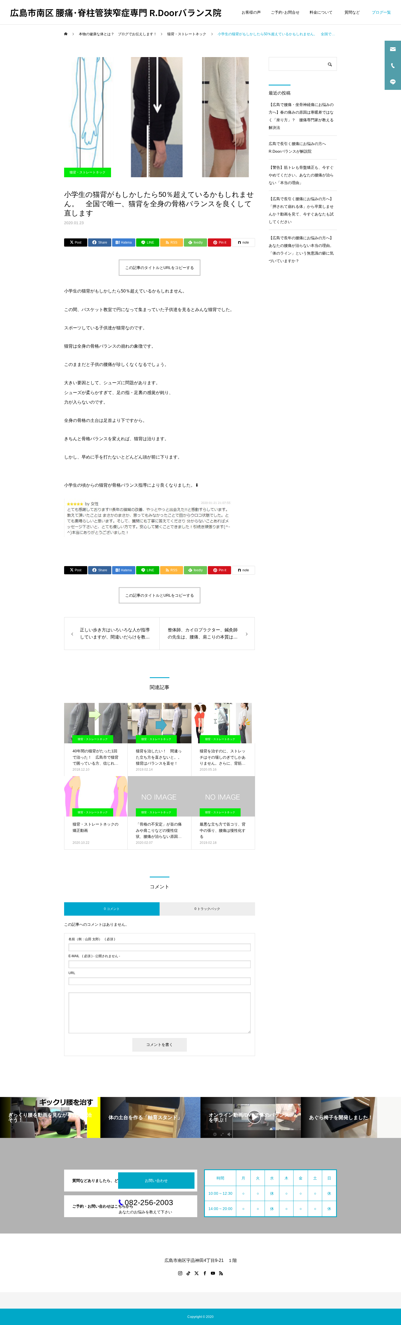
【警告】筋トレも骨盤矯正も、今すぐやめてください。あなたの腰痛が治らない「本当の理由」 (301, 175)
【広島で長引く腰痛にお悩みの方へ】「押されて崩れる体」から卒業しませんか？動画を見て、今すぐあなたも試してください (301, 210)
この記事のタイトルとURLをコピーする (159, 267)
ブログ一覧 (381, 12)
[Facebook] (204, 1273)
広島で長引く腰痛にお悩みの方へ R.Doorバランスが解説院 (299, 147)
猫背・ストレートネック (88, 172)
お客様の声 (251, 12)
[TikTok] (188, 1273)
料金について (321, 12)
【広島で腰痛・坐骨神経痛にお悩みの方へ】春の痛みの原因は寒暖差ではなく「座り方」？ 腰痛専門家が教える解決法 (301, 116)
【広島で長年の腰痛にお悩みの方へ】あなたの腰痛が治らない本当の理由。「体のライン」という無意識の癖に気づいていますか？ (301, 249)
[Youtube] (213, 1273)
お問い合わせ (156, 1180)
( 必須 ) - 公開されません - (94, 956)
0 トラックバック (207, 909)
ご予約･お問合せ (285, 12)
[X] (196, 1273)
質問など (353, 12)
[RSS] (221, 1273)
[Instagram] (180, 1273)
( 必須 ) (91, 939)
